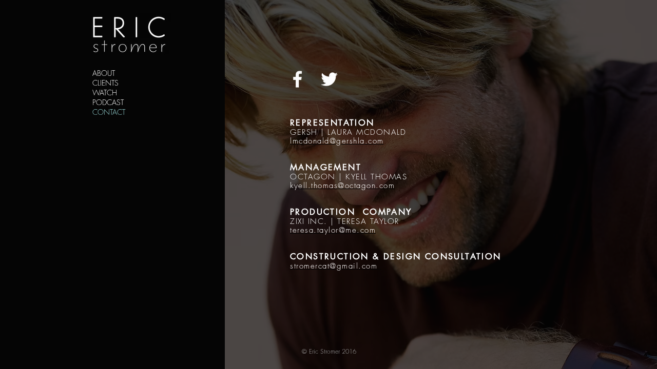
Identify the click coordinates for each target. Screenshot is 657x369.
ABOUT (103, 73)
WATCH (104, 92)
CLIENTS (105, 83)
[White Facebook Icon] (297, 79)
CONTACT (108, 112)
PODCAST (108, 102)
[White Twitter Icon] (329, 79)
